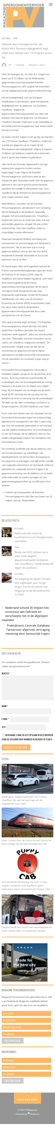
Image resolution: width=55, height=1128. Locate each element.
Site (4, 727)
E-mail (5, 719)
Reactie (6, 673)
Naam (5, 706)
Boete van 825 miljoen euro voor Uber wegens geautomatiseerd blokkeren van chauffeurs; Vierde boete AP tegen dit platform (34, 560)
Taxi (15, 38)
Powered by (22, 1114)
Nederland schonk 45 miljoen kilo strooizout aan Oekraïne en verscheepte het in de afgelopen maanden (25, 614)
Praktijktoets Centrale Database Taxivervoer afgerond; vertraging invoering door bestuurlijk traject (29, 629)
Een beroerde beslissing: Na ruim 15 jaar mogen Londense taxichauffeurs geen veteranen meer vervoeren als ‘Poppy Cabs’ (26, 885)
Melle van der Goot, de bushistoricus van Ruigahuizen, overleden (34, 537)
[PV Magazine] (24, 27)
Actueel (6, 38)
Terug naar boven (27, 1099)
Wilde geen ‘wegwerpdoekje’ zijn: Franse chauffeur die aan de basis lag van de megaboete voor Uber (24, 800)
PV (10, 64)
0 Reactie (20, 64)
